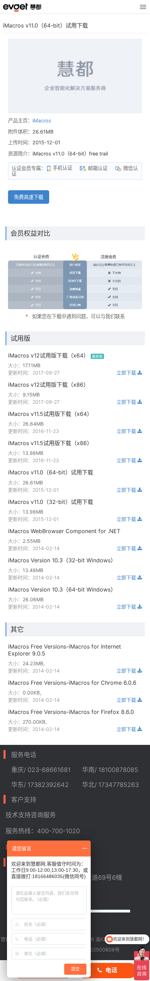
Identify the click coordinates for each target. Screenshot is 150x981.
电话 (111, 970)
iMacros (41, 120)
